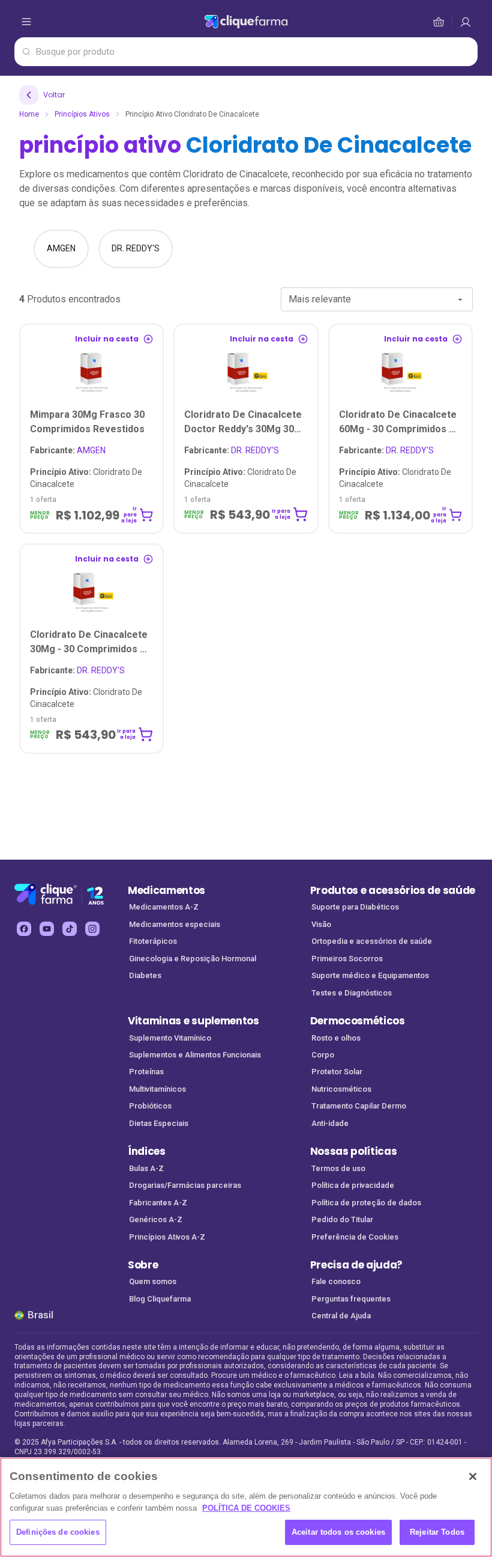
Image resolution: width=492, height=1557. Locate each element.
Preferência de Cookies (354, 1236)
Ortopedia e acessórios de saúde (371, 941)
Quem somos (152, 1281)
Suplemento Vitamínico (170, 1037)
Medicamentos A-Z (164, 906)
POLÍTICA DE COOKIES (246, 1508)
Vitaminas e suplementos (193, 1020)
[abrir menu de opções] (26, 22)
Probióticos (150, 1105)
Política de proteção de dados (366, 1202)
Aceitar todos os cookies (338, 1532)
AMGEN (68, 450)
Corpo (322, 1054)
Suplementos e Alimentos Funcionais (195, 1054)
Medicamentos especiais (174, 924)
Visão (321, 924)
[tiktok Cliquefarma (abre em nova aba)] (69, 928)
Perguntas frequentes (351, 1298)
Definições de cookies (58, 1532)
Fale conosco (336, 1281)
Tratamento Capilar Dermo (358, 1105)
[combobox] (377, 299)
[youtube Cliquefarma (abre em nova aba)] (46, 928)
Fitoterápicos (153, 941)
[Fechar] (473, 1476)
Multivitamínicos (157, 1089)
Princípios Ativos (82, 114)
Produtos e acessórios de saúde (392, 890)
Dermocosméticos (357, 1020)
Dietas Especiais (158, 1123)
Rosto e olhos (336, 1037)
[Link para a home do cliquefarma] (246, 22)
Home (29, 114)
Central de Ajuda (341, 1315)
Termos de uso (338, 1168)
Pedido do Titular (342, 1219)
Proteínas (146, 1071)
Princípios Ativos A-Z (167, 1236)
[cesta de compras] (465, 21)
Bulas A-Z (146, 1168)
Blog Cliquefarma (160, 1298)
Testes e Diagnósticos (351, 992)
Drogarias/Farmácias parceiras (185, 1185)
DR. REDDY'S (231, 450)
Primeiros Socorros (347, 958)
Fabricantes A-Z (158, 1202)
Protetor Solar (336, 1071)
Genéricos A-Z (155, 1219)
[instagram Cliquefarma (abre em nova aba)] (92, 928)
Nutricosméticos (341, 1089)
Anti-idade (330, 1123)
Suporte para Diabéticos (355, 906)
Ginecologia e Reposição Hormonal (192, 958)
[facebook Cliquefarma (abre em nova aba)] (24, 928)
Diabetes (145, 975)
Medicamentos (166, 890)
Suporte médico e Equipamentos (370, 975)
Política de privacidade (352, 1185)
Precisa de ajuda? (356, 1264)
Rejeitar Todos (437, 1532)
